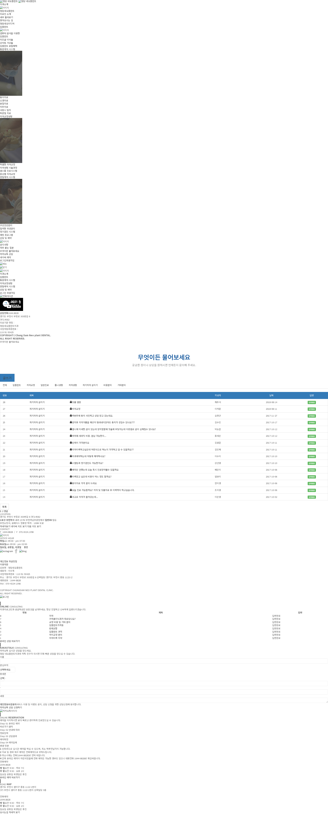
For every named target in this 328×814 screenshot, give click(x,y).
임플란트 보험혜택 (8, 46)
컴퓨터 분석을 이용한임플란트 (10, 35)
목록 (4, 506)
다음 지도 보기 (34, 526)
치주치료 (4, 106)
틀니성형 (59, 385)
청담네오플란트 (7, 10)
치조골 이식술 (6, 39)
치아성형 (73, 385)
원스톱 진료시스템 (8, 170)
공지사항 (4, 244)
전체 (5, 385)
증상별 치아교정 (7, 174)
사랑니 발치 (5, 110)
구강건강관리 (6, 225)
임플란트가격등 (56, 625)
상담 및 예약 (6, 238)
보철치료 (4, 103)
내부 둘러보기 (6, 17)
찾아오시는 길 (6, 20)
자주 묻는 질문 (7, 247)
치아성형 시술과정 (8, 167)
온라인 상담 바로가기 (10, 641)
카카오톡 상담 (6, 254)
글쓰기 (7, 378)
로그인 (3, 260)
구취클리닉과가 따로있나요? (62, 618)
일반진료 (45, 385)
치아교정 (31, 385)
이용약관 (4, 564)
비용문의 (108, 385)
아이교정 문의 (55, 634)
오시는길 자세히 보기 (10, 812)
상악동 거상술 (6, 42)
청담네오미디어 (7, 23)
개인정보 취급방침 (8, 561)
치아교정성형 (6, 116)
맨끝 (6, 511)
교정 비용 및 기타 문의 (59, 622)
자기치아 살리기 (90, 385)
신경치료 (4, 100)
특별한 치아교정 (7, 164)
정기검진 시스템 (7, 231)
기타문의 (122, 385)
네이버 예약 (5, 257)
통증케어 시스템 (7, 49)
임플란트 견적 (55, 631)
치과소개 (4, 4)
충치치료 (4, 97)
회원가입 (10, 260)
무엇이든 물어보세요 (9, 251)
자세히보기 (5, 526)
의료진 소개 (5, 14)
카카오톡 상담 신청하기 (11, 707)
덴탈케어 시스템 (7, 177)
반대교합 (53, 628)
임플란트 (4, 26)
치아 (51, 615)
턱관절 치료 (5, 113)
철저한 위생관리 (7, 228)
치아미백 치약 (55, 638)
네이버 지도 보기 (19, 526)
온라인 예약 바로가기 (10, 777)
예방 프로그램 (6, 235)
